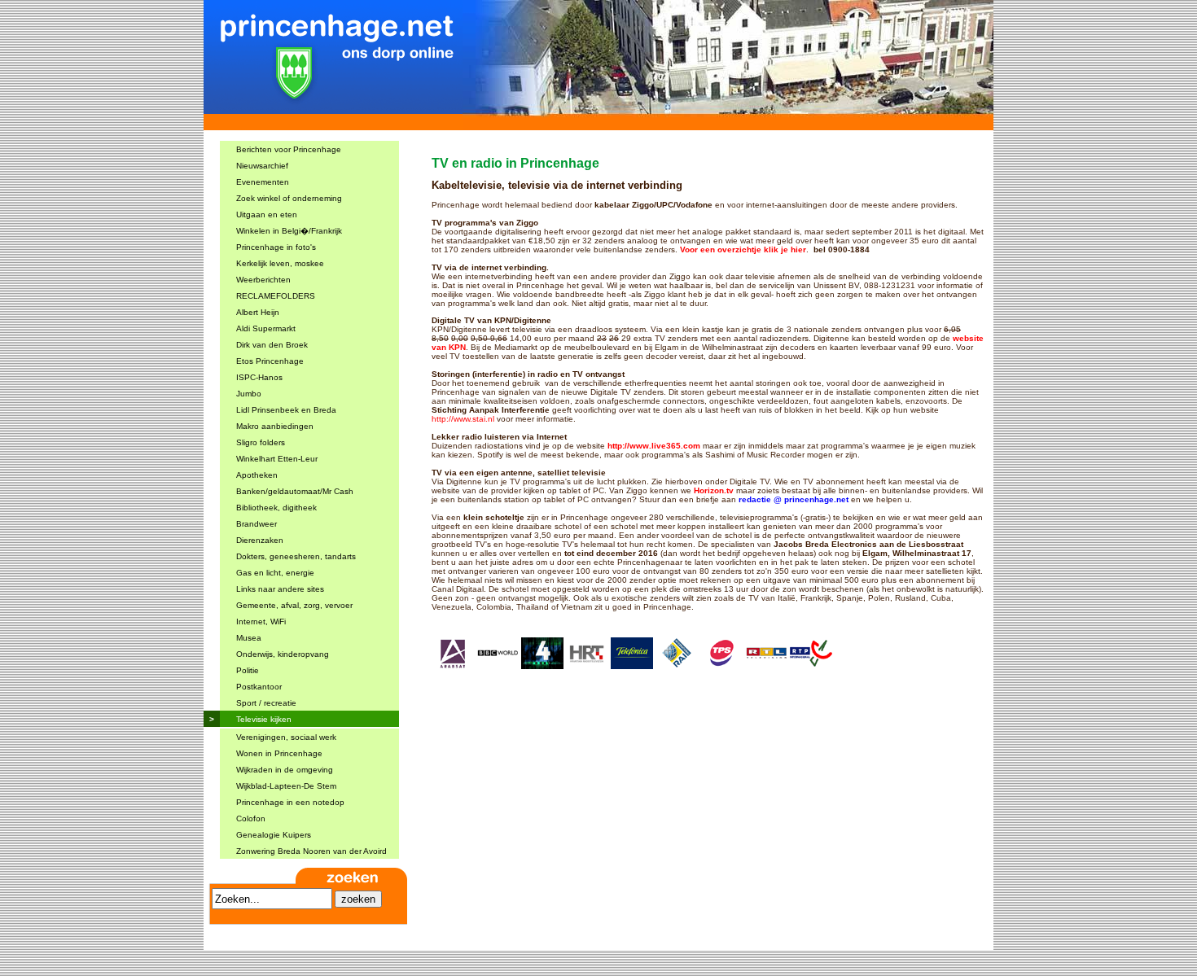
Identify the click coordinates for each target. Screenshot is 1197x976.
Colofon (250, 818)
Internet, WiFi (261, 621)
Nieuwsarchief (262, 165)
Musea (248, 637)
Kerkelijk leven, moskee (280, 263)
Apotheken (257, 474)
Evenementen (262, 181)
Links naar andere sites (280, 588)
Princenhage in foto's (276, 247)
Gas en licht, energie (275, 572)
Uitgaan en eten (266, 214)
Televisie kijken (264, 719)
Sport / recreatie (266, 702)
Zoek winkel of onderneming (289, 198)
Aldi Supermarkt (266, 328)
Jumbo (248, 393)
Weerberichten (263, 279)
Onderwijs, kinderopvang (282, 654)
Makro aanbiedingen (275, 426)
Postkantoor (259, 686)
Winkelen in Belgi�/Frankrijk (289, 230)
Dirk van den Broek (272, 344)
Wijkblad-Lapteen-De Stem (286, 785)
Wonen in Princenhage (279, 753)
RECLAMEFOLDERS (275, 295)
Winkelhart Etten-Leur (277, 458)
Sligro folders (260, 442)
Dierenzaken (259, 540)
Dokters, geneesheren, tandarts (296, 556)
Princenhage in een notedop (290, 802)
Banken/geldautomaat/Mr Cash (294, 491)
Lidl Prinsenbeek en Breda (286, 409)
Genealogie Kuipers (273, 834)
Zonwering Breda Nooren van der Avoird (311, 851)
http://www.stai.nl (463, 418)
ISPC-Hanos (259, 377)
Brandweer (256, 523)
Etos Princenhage (270, 361)
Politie (247, 670)
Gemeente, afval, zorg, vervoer (294, 605)
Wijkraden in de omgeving (284, 769)
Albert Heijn (257, 312)
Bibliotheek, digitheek (276, 507)
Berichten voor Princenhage (288, 149)
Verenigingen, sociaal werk (286, 737)
